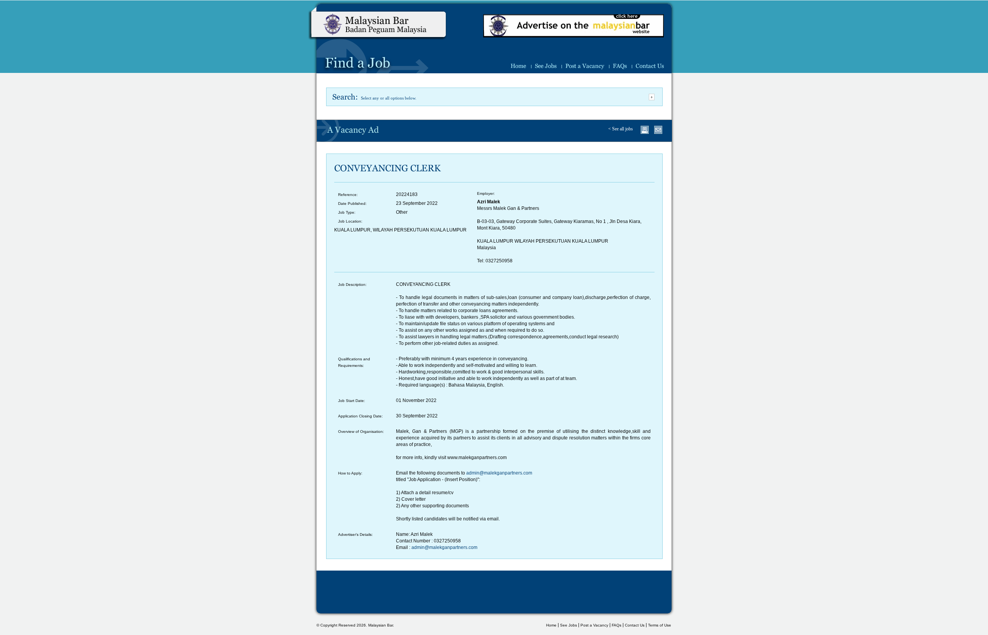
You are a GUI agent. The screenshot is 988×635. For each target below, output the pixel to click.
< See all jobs (620, 129)
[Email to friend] (658, 130)
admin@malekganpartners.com (499, 473)
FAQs (620, 65)
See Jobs (546, 65)
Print (645, 130)
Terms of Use (659, 625)
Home (518, 65)
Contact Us (650, 65)
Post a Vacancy (584, 65)
